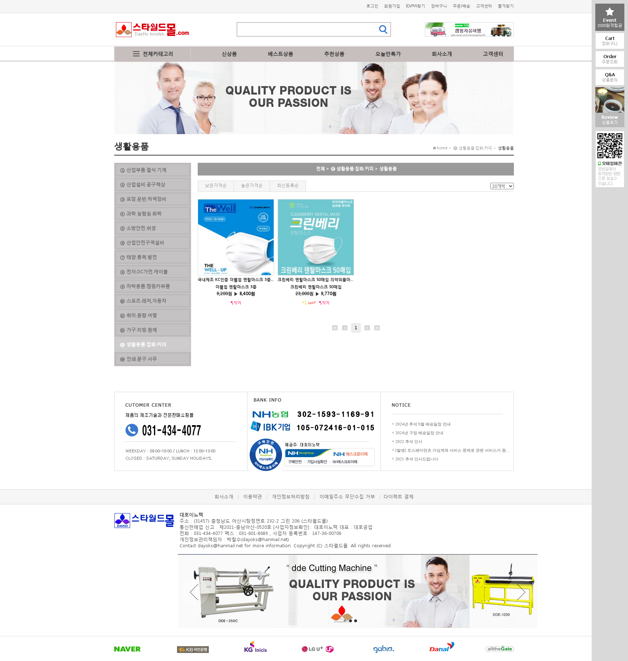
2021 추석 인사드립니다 (416, 459)
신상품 (229, 53)
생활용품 (388, 168)
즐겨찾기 (506, 6)
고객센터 (484, 6)
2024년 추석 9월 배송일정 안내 (423, 424)
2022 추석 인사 (408, 441)
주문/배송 (461, 6)
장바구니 (439, 6)
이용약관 (252, 496)
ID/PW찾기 (415, 6)
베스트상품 (280, 53)
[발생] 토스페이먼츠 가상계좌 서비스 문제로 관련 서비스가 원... (452, 450)
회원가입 (392, 6)
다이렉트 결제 (398, 496)
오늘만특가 (388, 53)
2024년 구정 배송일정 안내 (419, 433)
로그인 (372, 6)
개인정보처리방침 (291, 496)
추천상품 (334, 53)
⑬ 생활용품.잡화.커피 (352, 168)
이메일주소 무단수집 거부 (347, 496)
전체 (320, 168)
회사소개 (442, 53)
